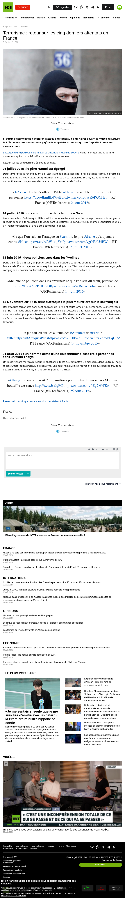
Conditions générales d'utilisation (12, 862)
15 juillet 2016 (79, 246)
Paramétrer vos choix (12, 870)
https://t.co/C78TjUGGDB (33, 286)
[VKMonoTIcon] (75, 7)
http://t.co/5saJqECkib (51, 385)
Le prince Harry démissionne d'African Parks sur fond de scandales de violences (98, 681)
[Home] (8, 7)
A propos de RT (9, 857)
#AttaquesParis (37, 337)
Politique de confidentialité (14, 866)
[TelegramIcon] (92, 7)
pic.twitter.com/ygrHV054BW (86, 241)
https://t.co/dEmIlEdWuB (43, 197)
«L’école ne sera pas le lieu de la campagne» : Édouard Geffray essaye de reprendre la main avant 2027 (54, 552)
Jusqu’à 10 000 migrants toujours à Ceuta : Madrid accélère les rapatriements (41, 589)
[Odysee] (81, 7)
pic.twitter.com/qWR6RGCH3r (84, 197)
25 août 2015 (79, 390)
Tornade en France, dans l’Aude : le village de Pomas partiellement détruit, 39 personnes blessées (51, 567)
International (27, 17)
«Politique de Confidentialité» (13, 895)
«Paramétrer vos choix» (43, 890)
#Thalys (15, 380)
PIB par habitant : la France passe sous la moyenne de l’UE (32, 559)
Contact (6, 877)
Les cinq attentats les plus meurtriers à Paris (35, 401)
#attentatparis (16, 337)
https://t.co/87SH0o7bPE (66, 337)
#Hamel (69, 192)
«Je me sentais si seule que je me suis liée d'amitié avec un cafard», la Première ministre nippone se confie (31, 717)
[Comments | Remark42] (62, 467)
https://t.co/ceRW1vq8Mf (45, 241)
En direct (23, 7)
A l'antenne (103, 17)
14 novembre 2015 (84, 343)
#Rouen (20, 192)
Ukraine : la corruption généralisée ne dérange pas (28, 615)
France (63, 17)
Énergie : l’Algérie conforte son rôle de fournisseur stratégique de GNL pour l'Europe (44, 662)
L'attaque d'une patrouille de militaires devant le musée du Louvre (41, 152)
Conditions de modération (14, 874)
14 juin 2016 (74, 291)
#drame (89, 236)
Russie (41, 17)
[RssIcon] (97, 7)
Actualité (9, 17)
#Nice (22, 241)
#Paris (94, 332)
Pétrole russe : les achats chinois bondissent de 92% (29, 654)
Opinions (75, 17)
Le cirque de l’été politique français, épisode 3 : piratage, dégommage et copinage (43, 622)
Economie (88, 17)
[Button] (119, 7)
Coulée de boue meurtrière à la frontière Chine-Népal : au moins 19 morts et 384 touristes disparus (52, 582)
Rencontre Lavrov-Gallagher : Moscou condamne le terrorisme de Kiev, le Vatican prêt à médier (102, 725)
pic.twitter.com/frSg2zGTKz (88, 385)
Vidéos (116, 17)
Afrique (52, 17)
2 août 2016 (79, 202)
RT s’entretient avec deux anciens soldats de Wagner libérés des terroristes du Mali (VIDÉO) (56, 829)
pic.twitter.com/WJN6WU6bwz (75, 286)
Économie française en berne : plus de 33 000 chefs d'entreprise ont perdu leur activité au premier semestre (56, 647)
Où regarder (62, 7)
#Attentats (77, 332)
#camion (66, 236)
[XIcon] (86, 7)
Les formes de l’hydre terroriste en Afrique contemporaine (31, 630)
